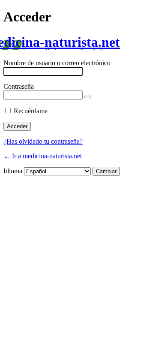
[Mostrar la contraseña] (87, 97)
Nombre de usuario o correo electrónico (56, 62)
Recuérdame (31, 111)
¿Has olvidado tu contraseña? (43, 141)
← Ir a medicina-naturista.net (42, 156)
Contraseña (18, 86)
